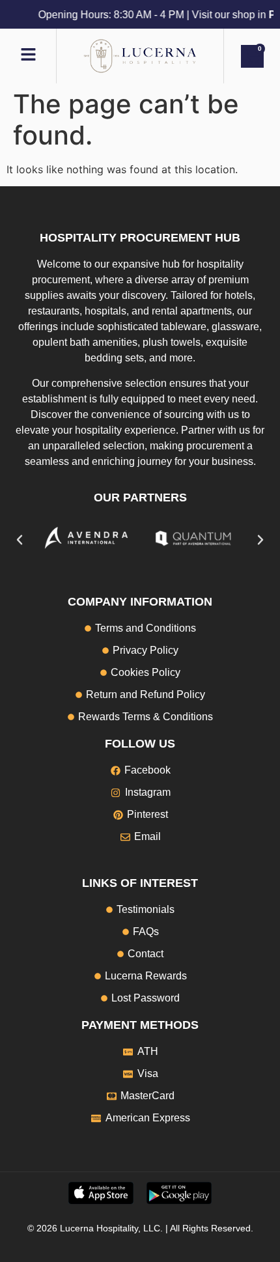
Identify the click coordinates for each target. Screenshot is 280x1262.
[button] (19, 539)
